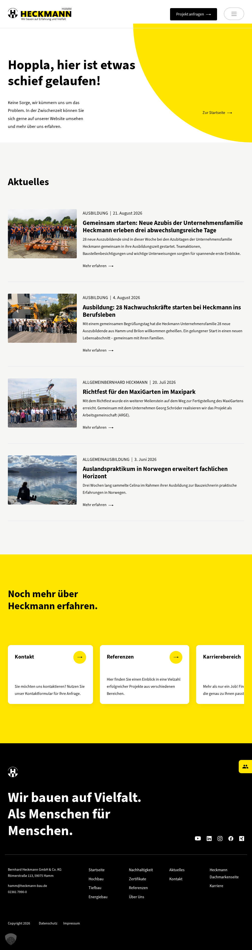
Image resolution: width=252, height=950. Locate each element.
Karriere (216, 885)
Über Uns (136, 896)
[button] (11, 939)
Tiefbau (95, 887)
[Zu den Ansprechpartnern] (245, 766)
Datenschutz (48, 923)
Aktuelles (177, 869)
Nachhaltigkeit (141, 869)
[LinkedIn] (209, 838)
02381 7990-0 (17, 892)
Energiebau (98, 896)
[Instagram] (220, 838)
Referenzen (138, 887)
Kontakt (175, 878)
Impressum (71, 923)
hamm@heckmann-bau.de (27, 885)
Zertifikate (137, 878)
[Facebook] (230, 838)
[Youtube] (198, 838)
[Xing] (241, 838)
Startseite (97, 869)
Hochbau (96, 878)
